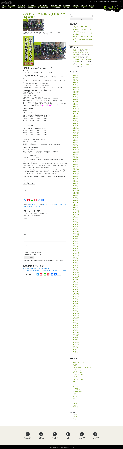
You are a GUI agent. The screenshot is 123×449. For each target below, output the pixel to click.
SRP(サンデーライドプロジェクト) (82, 367)
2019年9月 (75, 216)
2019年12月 (76, 211)
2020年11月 (76, 192)
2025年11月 (76, 89)
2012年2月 (75, 348)
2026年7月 (75, 75)
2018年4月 (75, 245)
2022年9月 (75, 154)
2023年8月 (75, 135)
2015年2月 (75, 310)
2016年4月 (75, 286)
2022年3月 (75, 164)
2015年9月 (75, 298)
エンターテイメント (78, 374)
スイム (74, 381)
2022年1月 (75, 168)
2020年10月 (76, 193)
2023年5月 (75, 140)
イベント (75, 369)
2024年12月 (76, 108)
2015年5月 (75, 305)
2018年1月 (75, 250)
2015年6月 (75, 303)
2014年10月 (76, 317)
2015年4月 (75, 306)
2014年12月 (76, 313)
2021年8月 (75, 176)
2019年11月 (76, 212)
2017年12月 (76, 252)
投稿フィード (76, 416)
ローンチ (75, 403)
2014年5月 (75, 324)
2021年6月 (75, 180)
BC (73, 360)
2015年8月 (75, 300)
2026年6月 (75, 77)
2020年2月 (75, 207)
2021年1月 (75, 188)
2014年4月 (75, 325)
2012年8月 (75, 346)
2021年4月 (75, 183)
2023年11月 (76, 130)
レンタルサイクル (32, 206)
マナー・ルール (77, 395)
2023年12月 (76, 128)
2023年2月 (75, 146)
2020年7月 (75, 199)
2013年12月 (76, 332)
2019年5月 (75, 223)
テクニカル (75, 388)
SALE (74, 365)
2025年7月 (75, 96)
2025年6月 (75, 98)
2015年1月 (75, 312)
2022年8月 (75, 156)
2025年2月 (75, 104)
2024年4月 (75, 122)
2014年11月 (76, 315)
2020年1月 (75, 209)
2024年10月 (76, 111)
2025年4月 (75, 101)
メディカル (75, 396)
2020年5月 (75, 202)
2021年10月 (76, 173)
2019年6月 (75, 221)
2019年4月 (75, 224)
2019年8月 (75, 217)
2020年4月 (75, 204)
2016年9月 (75, 277)
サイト (25, 245)
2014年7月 (75, 322)
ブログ (49, 204)
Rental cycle (57, 204)
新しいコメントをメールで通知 (33, 252)
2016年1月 (75, 291)
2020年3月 (75, 205)
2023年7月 (75, 137)
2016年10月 (76, 276)
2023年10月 (76, 132)
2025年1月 (75, 106)
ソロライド (75, 384)
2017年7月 (75, 260)
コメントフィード (77, 418)
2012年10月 (76, 344)
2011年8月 (75, 353)
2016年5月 (75, 284)
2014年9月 (75, 318)
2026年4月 (75, 81)
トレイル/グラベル (77, 391)
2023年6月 (75, 139)
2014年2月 (75, 329)
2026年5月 (75, 79)
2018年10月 (76, 235)
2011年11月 (76, 349)
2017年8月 (75, 259)
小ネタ (74, 405)
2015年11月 (76, 294)
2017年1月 (75, 270)
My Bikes (75, 364)
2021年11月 (76, 171)
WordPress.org (76, 419)
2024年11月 (76, 110)
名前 (25, 234)
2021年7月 (75, 178)
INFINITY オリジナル (78, 362)
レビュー (75, 401)
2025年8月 (75, 94)
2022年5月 (75, 161)
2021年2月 (75, 187)
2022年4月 (75, 163)
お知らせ (44, 204)
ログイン (75, 414)
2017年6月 (75, 262)
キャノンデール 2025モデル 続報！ (82, 64)
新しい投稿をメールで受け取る (33, 254)
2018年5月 (75, 243)
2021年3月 (75, 185)
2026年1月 (75, 86)
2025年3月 (75, 103)
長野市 (39, 206)
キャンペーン (76, 377)
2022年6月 (75, 159)
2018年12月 (76, 231)
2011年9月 (75, 351)
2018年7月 (75, 240)
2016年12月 (76, 272)
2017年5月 (75, 264)
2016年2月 (75, 289)
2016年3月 (75, 288)
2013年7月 (75, 336)
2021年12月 (76, 170)
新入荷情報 (75, 407)
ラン (74, 398)
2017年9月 (75, 257)
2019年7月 (75, 219)
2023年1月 (75, 147)
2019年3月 (75, 226)
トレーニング (76, 389)
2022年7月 (75, 158)
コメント (26, 218)
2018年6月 (75, 241)
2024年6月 (75, 118)
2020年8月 (75, 197)
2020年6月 (75, 200)
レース (74, 400)
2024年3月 (75, 123)
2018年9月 (75, 236)
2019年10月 (76, 214)
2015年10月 (76, 296)
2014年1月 (75, 330)
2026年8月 (75, 74)
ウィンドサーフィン (78, 372)
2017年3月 (75, 267)
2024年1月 (75, 127)
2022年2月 (75, 166)
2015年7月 (75, 301)
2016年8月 (75, 279)
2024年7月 (75, 116)
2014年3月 (75, 327)
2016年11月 (76, 274)
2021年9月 (75, 175)
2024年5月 (75, 120)
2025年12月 (76, 87)
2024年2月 (75, 125)
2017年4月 (75, 265)
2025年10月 (76, 91)
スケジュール (76, 383)
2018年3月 (75, 247)
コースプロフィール (78, 379)
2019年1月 (75, 229)
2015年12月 (76, 293)
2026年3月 (75, 82)
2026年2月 (75, 84)
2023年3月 (75, 144)
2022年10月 (76, 152)
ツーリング (75, 386)
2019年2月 (75, 228)
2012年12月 (76, 342)
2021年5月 (75, 181)
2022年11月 (76, 151)
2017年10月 (76, 255)
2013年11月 (76, 334)
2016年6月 (75, 282)
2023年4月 (75, 142)
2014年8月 (75, 320)
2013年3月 (75, 341)
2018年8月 (75, 238)
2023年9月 (75, 134)
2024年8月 (75, 115)
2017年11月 (76, 253)
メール (25, 240)
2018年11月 (76, 233)
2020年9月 (75, 195)
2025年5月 (75, 99)
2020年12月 (76, 190)
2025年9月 (75, 92)
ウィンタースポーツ (78, 371)
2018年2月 (75, 248)
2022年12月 (76, 149)
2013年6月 (75, 337)
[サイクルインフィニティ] (112, 8)
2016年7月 (75, 281)
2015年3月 (75, 308)
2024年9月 (75, 113)
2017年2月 (75, 269)
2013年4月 (75, 339)
